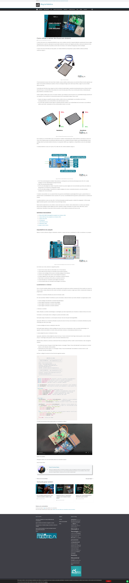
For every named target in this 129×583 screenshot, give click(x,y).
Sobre (81, 9)
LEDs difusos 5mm (44, 221)
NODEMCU (79, 537)
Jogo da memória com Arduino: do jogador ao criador (48, 0)
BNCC (74, 524)
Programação (76, 543)
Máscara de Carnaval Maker (42, 478)
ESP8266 (79, 533)
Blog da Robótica (47, 4)
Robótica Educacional (57, 9)
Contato (85, 9)
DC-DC (79, 525)
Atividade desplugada (75, 521)
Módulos (65, 9)
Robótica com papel (73, 551)
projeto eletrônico (76, 547)
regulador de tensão (74, 550)
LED (78, 536)
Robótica (79, 550)
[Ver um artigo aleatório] (92, 9)
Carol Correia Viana (48, 40)
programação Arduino (74, 545)
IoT (77, 536)
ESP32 (76, 533)
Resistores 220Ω (43, 223)
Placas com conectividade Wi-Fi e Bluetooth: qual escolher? (83, 496)
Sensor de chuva (43, 218)
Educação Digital (89, 478)
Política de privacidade (63, 521)
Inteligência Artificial (74, 536)
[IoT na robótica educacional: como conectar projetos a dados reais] (45, 485)
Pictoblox (72, 543)
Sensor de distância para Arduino (75, 561)
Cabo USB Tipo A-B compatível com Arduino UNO (50, 217)
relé (77, 550)
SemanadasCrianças (78, 560)
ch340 (77, 525)
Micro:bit (73, 537)
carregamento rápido (73, 525)
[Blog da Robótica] (37, 9)
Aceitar (108, 581)
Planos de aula (72, 9)
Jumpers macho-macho (43, 225)
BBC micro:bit (46, 9)
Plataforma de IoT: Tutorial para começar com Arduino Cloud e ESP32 (63, 497)
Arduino (40, 9)
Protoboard (42, 220)
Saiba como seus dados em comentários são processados (64, 509)
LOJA (77, 9)
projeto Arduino (76, 546)
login (44, 508)
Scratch (73, 560)
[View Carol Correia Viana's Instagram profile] (47, 469)
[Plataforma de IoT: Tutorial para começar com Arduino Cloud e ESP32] (64, 485)
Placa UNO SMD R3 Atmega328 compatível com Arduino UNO (53, 215)
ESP (51, 9)
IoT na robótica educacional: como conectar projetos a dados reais (45, 496)
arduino (73, 520)
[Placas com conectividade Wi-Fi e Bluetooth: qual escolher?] (84, 485)
